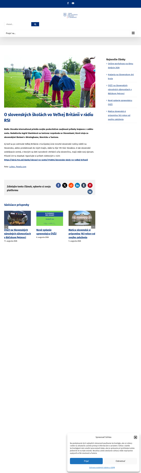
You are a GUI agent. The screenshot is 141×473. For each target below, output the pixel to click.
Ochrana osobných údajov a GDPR (102, 468)
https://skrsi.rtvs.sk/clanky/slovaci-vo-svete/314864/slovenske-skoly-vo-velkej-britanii (46, 160)
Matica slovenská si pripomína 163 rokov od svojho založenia (82, 233)
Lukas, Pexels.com (17, 166)
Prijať (86, 461)
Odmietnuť (120, 461)
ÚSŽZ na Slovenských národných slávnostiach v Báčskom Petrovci (17, 233)
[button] (135, 437)
